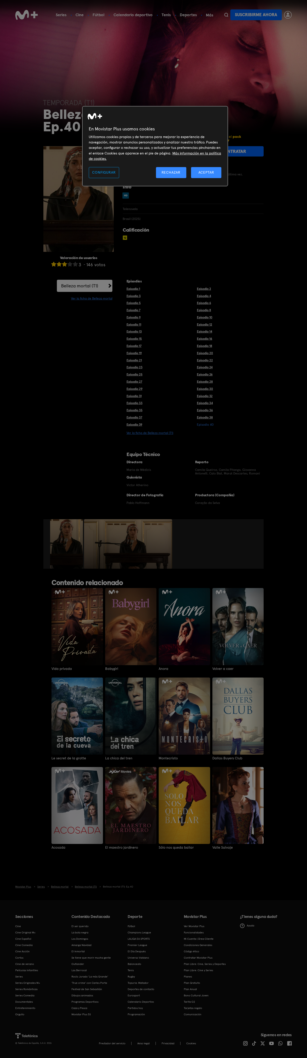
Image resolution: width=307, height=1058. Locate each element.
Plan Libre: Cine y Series (198, 970)
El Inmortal (78, 951)
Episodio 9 (134, 317)
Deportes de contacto (141, 989)
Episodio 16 (204, 338)
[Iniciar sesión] (288, 15)
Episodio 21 (134, 360)
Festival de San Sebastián (86, 989)
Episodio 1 (133, 289)
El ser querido (80, 926)
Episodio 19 (134, 353)
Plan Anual (190, 989)
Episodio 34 (205, 403)
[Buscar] (226, 15)
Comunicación (192, 1014)
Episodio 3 (134, 296)
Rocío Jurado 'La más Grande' (89, 976)
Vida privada (61, 669)
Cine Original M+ (25, 932)
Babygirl (111, 669)
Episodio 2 (204, 289)
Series (61, 14)
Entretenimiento (25, 1008)
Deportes (188, 14)
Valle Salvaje (222, 848)
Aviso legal (143, 1043)
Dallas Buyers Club (227, 758)
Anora (163, 669)
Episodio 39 (134, 424)
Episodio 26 (205, 374)
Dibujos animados (82, 995)
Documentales (24, 1001)
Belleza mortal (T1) (79, 286)
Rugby (131, 976)
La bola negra (79, 932)
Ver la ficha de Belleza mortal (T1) (150, 433)
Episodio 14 (204, 331)
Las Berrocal (79, 970)
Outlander (77, 964)
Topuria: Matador (138, 982)
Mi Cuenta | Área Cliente (199, 938)
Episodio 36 (205, 410)
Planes (188, 976)
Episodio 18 (204, 346)
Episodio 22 (205, 360)
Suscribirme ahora (256, 14)
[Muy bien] (75, 264)
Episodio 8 (204, 310)
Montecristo (168, 758)
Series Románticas (26, 989)
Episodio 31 (134, 396)
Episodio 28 (205, 381)
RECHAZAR (171, 172)
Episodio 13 (134, 331)
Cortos (19, 957)
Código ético (191, 951)
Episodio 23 (134, 367)
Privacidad (168, 1043)
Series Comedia (24, 995)
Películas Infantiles (26, 970)
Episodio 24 (205, 367)
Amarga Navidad (81, 945)
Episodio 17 (134, 346)
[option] (67, 544)
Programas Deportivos (84, 1001)
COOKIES (191, 1043)
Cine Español (23, 938)
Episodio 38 (205, 417)
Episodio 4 (204, 296)
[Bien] (69, 264)
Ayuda (250, 925)
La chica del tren (118, 758)
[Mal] (59, 264)
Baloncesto (134, 964)
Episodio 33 (134, 403)
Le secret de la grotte (68, 758)
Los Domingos (79, 938)
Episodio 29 (134, 389)
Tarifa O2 (189, 1001)
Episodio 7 (133, 310)
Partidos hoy (135, 1008)
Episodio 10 (204, 317)
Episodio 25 (134, 374)
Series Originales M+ (27, 982)
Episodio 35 (134, 410)
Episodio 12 (204, 324)
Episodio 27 (134, 381)
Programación (136, 1014)
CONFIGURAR (104, 172)
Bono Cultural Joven (196, 995)
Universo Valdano (138, 957)
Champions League (139, 932)
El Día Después (137, 951)
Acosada (58, 848)
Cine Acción (22, 951)
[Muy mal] (53, 264)
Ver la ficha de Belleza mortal (91, 298)
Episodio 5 (134, 303)
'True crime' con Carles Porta (89, 982)
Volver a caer (223, 669)
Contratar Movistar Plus (198, 957)
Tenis (166, 14)
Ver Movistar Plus (194, 926)
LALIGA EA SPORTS (139, 938)
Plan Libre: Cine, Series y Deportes (205, 964)
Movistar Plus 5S (81, 1014)
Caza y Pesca (79, 1008)
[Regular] (64, 264)
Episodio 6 (204, 303)
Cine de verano (24, 964)
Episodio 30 (205, 389)
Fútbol (99, 14)
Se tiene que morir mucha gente (91, 957)
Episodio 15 (134, 338)
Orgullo (19, 1014)
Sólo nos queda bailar (176, 848)
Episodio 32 (205, 396)
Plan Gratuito (192, 982)
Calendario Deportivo (141, 1001)
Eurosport (134, 995)
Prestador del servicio (112, 1043)
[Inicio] (26, 15)
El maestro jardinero (121, 848)
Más (209, 15)
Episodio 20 (205, 353)
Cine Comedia (24, 945)
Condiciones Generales (198, 945)
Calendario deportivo (133, 14)
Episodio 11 (134, 324)
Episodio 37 (134, 417)
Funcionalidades (194, 932)
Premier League (137, 945)
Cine (80, 14)
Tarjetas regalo (193, 1008)
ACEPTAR (206, 172)
